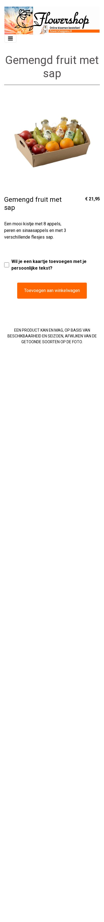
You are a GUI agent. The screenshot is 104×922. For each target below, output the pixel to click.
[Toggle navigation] (10, 38)
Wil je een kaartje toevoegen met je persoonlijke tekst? (49, 265)
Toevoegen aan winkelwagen (52, 290)
